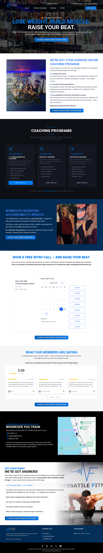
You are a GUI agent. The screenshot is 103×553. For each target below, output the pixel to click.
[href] (77, 436)
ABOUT (27, 8)
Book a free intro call (50, 191)
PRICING (53, 8)
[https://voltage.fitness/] (11, 5)
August (52, 283)
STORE (62, 8)
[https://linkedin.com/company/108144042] (60, 546)
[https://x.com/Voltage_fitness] (56, 546)
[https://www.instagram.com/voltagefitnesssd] (47, 546)
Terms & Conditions (70, 549)
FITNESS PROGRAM (40, 8)
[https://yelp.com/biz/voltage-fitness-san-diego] (51, 546)
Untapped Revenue (56, 551)
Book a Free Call (20, 182)
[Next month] (62, 283)
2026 (55, 283)
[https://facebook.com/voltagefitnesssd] (42, 546)
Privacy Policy (60, 549)
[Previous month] (45, 283)
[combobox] (55, 321)
